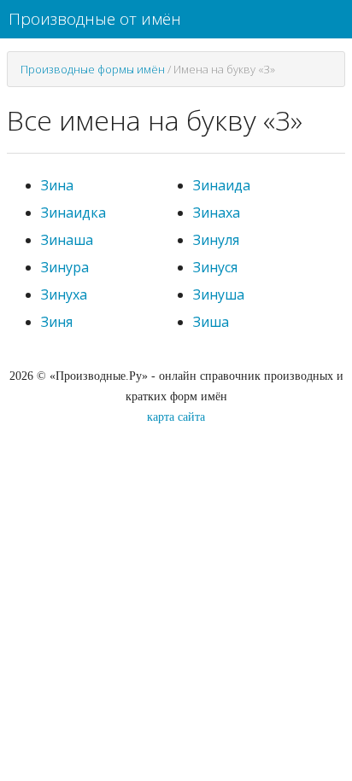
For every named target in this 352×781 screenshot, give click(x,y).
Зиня (57, 321)
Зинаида (221, 185)
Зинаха (216, 212)
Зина (57, 185)
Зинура (65, 267)
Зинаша (67, 239)
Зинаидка (73, 212)
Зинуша (218, 294)
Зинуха (64, 294)
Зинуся (215, 267)
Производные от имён (95, 19)
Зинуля (216, 239)
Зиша (211, 321)
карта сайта (176, 417)
